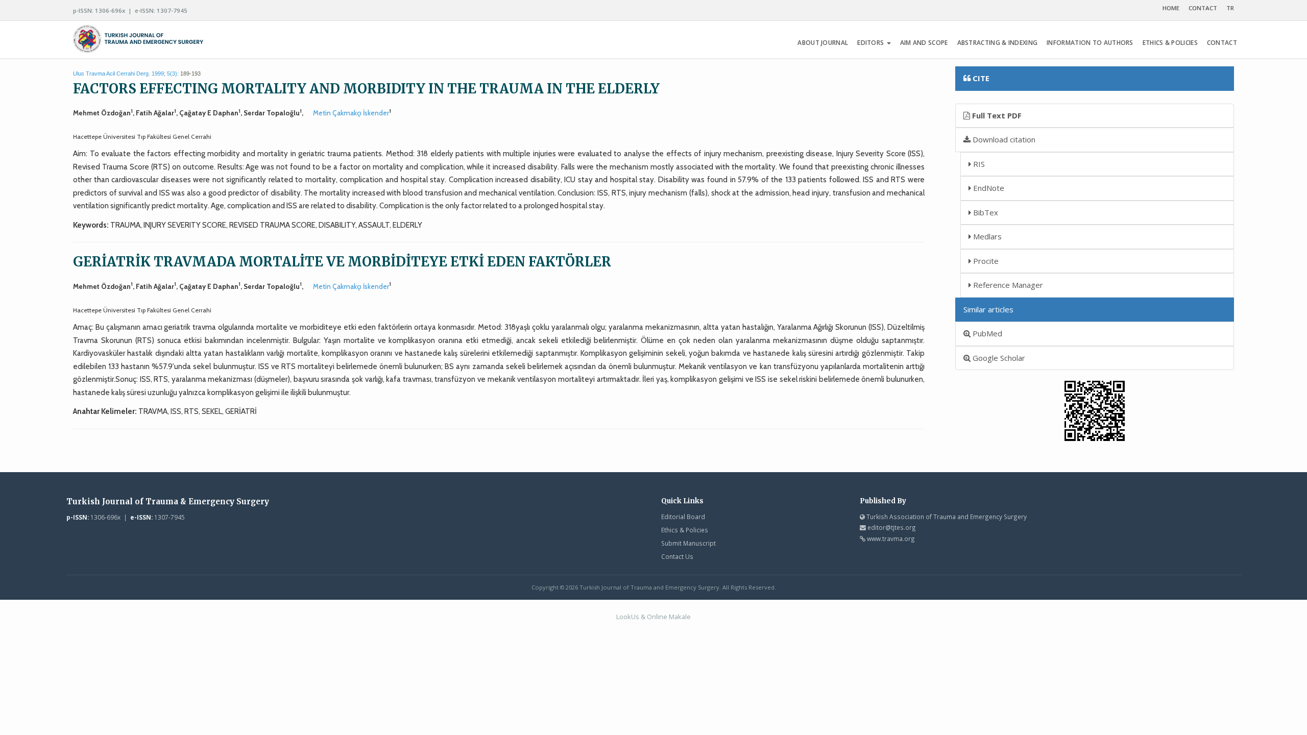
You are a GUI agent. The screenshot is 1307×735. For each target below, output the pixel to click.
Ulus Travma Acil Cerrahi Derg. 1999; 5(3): (126, 73)
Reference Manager (1007, 285)
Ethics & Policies (684, 530)
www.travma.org (891, 538)
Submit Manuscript (688, 543)
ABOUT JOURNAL (822, 42)
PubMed (986, 333)
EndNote (987, 188)
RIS (978, 164)
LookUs (627, 616)
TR (1230, 8)
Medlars (986, 236)
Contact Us (677, 556)
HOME (1171, 8)
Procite (985, 261)
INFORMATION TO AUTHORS (1090, 42)
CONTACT (1203, 8)
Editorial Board (683, 516)
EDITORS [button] (871, 42)
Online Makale (669, 616)
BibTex (984, 212)
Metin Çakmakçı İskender (351, 113)
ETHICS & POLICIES (1170, 42)
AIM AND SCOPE (924, 42)
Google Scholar (998, 358)
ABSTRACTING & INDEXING (997, 42)
